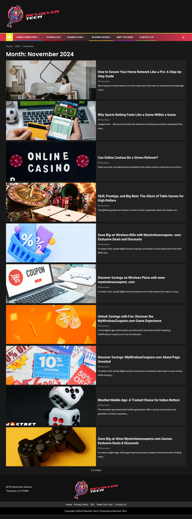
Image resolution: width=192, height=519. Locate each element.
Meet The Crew (125, 37)
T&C (92, 504)
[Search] (183, 37)
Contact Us (147, 37)
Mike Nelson (105, 81)
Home (69, 504)
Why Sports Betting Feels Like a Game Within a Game (137, 115)
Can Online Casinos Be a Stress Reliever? (128, 157)
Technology (53, 37)
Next (98, 470)
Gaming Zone (74, 37)
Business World (101, 37)
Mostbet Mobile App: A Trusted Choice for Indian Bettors (139, 400)
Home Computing (26, 37)
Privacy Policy (81, 504)
